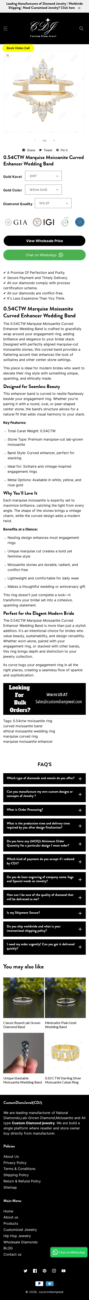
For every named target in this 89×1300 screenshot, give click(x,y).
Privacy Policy (15, 1163)
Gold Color (12, 190)
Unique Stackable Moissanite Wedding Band (22, 1080)
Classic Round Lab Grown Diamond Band (21, 1025)
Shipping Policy (16, 1175)
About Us (11, 1156)
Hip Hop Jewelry (17, 1236)
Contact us (12, 1254)
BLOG (8, 1248)
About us (10, 1217)
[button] (5, 28)
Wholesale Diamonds (20, 1242)
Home (8, 1211)
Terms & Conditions (19, 1169)
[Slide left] (35, 140)
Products (10, 1223)
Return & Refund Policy (22, 1181)
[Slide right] (54, 140)
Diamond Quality (17, 204)
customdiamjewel (51, 1292)
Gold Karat (12, 176)
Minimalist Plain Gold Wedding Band (60, 1025)
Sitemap (10, 1187)
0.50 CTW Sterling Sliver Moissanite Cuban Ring (63, 1080)
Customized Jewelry (20, 1229)
